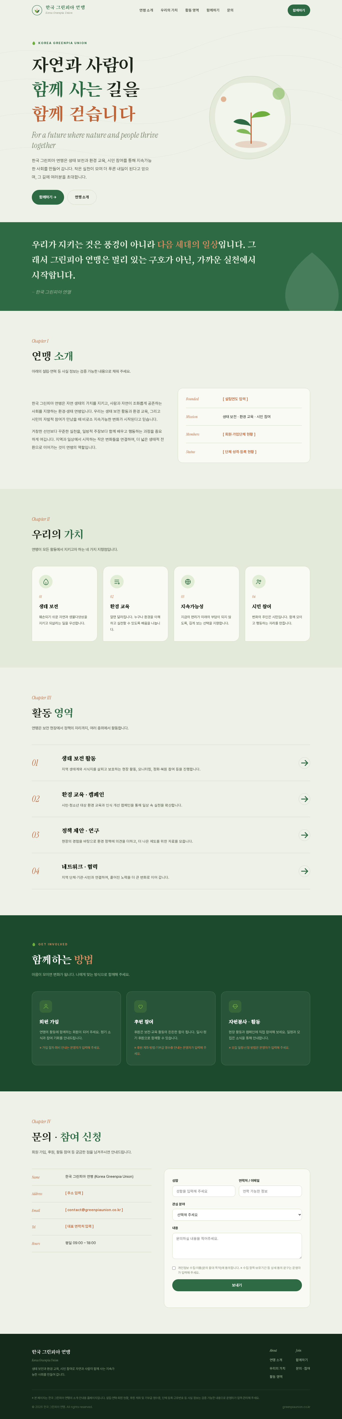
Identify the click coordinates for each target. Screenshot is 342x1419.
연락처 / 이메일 (249, 1181)
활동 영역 (192, 10)
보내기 (237, 1285)
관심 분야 (178, 1204)
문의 (230, 10)
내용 (175, 1228)
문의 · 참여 (303, 1368)
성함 (175, 1181)
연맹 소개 (146, 10)
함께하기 (213, 10)
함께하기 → (48, 197)
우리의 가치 (169, 10)
